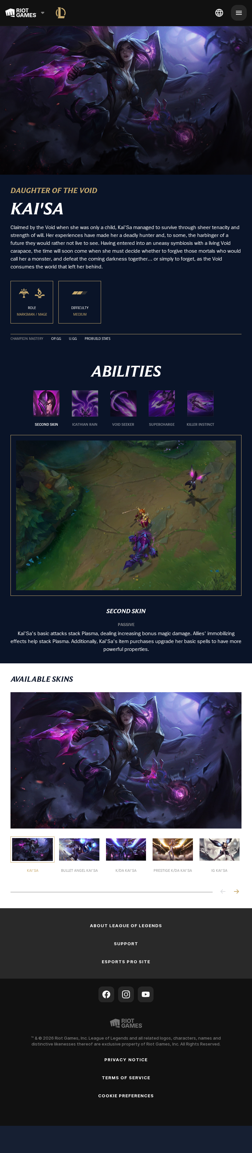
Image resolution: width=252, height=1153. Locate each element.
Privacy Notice (126, 1059)
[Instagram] (126, 994)
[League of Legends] (60, 12)
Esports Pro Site (126, 961)
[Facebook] (106, 994)
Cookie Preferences (126, 1095)
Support (126, 943)
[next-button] (236, 891)
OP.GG (56, 339)
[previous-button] (223, 891)
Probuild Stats (97, 339)
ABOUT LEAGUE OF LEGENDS (126, 925)
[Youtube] (146, 994)
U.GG (73, 339)
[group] (123, 408)
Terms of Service (126, 1077)
